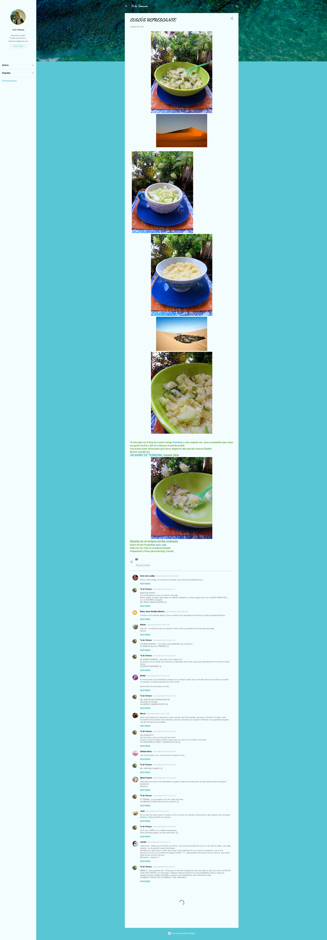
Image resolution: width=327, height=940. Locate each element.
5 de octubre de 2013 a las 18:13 (164, 796)
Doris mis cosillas (147, 576)
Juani (142, 811)
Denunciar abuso (9, 81)
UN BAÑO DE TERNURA (146, 455)
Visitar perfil (18, 46)
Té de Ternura (139, 6)
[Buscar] (236, 7)
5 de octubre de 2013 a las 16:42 (164, 751)
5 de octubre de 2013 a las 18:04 (164, 778)
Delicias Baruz (146, 751)
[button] (231, 19)
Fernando (177, 442)
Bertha (143, 676)
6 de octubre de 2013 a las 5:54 (164, 867)
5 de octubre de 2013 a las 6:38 (167, 576)
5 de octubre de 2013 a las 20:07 (164, 827)
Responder (145, 584)
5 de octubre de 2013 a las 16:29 (164, 731)
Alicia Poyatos (146, 778)
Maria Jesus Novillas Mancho (152, 611)
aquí (158, 544)
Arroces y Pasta (143, 565)
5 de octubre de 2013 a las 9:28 (177, 612)
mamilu (143, 842)
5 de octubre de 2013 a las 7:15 (164, 589)
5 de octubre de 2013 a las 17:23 (164, 765)
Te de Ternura (146, 589)
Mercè (142, 713)
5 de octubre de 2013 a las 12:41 (164, 640)
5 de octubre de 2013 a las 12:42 (164, 656)
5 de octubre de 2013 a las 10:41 (158, 625)
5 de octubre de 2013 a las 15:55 (158, 714)
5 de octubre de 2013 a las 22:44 (158, 842)
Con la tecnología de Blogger (183, 933)
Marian (143, 625)
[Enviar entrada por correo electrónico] (136, 560)
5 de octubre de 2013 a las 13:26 (158, 676)
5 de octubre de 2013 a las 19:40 (157, 811)
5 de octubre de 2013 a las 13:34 (164, 696)
